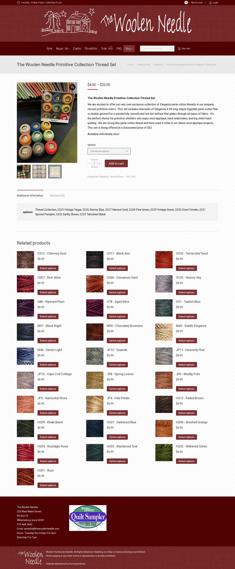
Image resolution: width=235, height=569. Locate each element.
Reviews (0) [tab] (57, 195)
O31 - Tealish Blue (188, 301)
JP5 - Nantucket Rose (52, 398)
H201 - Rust (46, 470)
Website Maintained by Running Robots (65, 563)
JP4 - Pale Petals (118, 398)
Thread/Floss (116, 176)
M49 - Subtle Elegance (191, 326)
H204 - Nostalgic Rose (53, 446)
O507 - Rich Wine (49, 277)
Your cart (185, 48)
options (92, 144)
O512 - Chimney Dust (52, 253)
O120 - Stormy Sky (188, 277)
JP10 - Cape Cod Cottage (55, 374)
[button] (72, 87)
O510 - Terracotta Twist (192, 253)
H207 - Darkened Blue (121, 422)
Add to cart (116, 163)
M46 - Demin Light (50, 350)
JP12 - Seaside (117, 350)
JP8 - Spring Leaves (120, 374)
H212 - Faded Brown (190, 398)
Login (215, 2)
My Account (196, 2)
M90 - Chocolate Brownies (125, 326)
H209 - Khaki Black (50, 422)
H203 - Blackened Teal (122, 446)
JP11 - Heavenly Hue (190, 350)
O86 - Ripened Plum (51, 301)
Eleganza (104, 176)
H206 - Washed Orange (191, 422)
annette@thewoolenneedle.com (41, 528)
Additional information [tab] (30, 195)
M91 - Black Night (49, 326)
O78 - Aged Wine (118, 301)
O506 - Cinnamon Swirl (122, 277)
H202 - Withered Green (191, 446)
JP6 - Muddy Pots (188, 374)
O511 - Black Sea (118, 253)
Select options (48, 268)
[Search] (171, 48)
